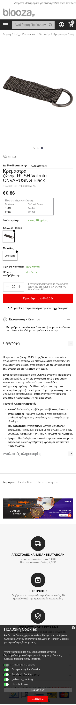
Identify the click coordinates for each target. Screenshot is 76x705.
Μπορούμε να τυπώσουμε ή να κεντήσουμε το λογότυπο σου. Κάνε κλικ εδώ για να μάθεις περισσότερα (38, 329)
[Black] (9, 236)
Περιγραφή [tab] (11, 343)
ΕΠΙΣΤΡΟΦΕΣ (38, 591)
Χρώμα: (8, 227)
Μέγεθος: (9, 248)
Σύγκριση (63, 308)
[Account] (61, 25)
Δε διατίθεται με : (16, 165)
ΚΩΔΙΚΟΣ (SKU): (12, 186)
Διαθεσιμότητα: (12, 220)
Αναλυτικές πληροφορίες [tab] (22, 454)
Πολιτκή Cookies (60, 639)
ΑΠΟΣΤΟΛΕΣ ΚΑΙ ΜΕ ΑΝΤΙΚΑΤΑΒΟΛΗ (38, 554)
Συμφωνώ (37, 698)
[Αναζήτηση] (51, 25)
